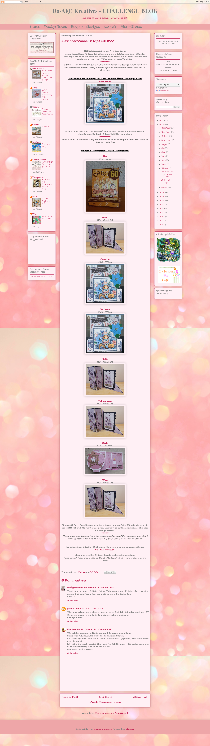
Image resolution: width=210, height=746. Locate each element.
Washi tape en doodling (47, 217)
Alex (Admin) (38, 68)
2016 (161, 224)
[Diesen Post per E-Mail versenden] (105, 572)
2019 (161, 212)
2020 (161, 208)
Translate (165, 90)
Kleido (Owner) (39, 159)
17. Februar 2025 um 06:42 (97, 629)
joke (69, 608)
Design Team (55, 26)
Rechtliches (131, 26)
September (167, 140)
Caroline (35, 124)
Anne (34, 87)
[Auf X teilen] (110, 572)
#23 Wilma (105, 81)
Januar (165, 187)
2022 (161, 200)
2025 (161, 124)
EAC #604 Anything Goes (46, 201)
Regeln (77, 26)
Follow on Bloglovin (39, 276)
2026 (161, 120)
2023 (161, 196)
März (164, 164)
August (165, 144)
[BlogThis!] (107, 572)
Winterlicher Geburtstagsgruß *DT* (47, 164)
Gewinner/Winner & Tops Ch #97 (167, 174)
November (166, 132)
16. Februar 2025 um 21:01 (87, 608)
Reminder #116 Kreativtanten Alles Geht (47, 184)
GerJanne (36, 142)
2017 (161, 220)
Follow (50, 276)
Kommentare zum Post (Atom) (111, 713)
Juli (163, 148)
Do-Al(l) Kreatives (104, 549)
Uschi (34, 196)
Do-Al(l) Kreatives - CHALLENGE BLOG (105, 10)
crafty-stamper (75, 587)
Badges (93, 26)
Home (35, 26)
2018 (161, 216)
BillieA (105, 217)
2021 (161, 204)
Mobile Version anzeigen (105, 702)
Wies (105, 480)
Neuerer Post (69, 696)
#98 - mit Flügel (165, 181)
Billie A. (35, 107)
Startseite (105, 696)
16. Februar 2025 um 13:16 (99, 587)
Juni (164, 152)
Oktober (165, 136)
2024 (161, 192)
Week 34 (45, 126)
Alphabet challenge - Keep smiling (47, 111)
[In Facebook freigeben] (112, 572)
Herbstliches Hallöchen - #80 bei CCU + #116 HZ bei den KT (47, 75)
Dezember (166, 128)
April (164, 160)
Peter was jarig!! (46, 145)
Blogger (130, 729)
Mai (164, 156)
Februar (165, 168)
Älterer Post (141, 696)
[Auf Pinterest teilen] (114, 572)
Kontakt (111, 26)
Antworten (72, 600)
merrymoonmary (103, 729)
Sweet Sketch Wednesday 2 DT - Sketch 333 (47, 95)
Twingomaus (38, 177)
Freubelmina (73, 629)
